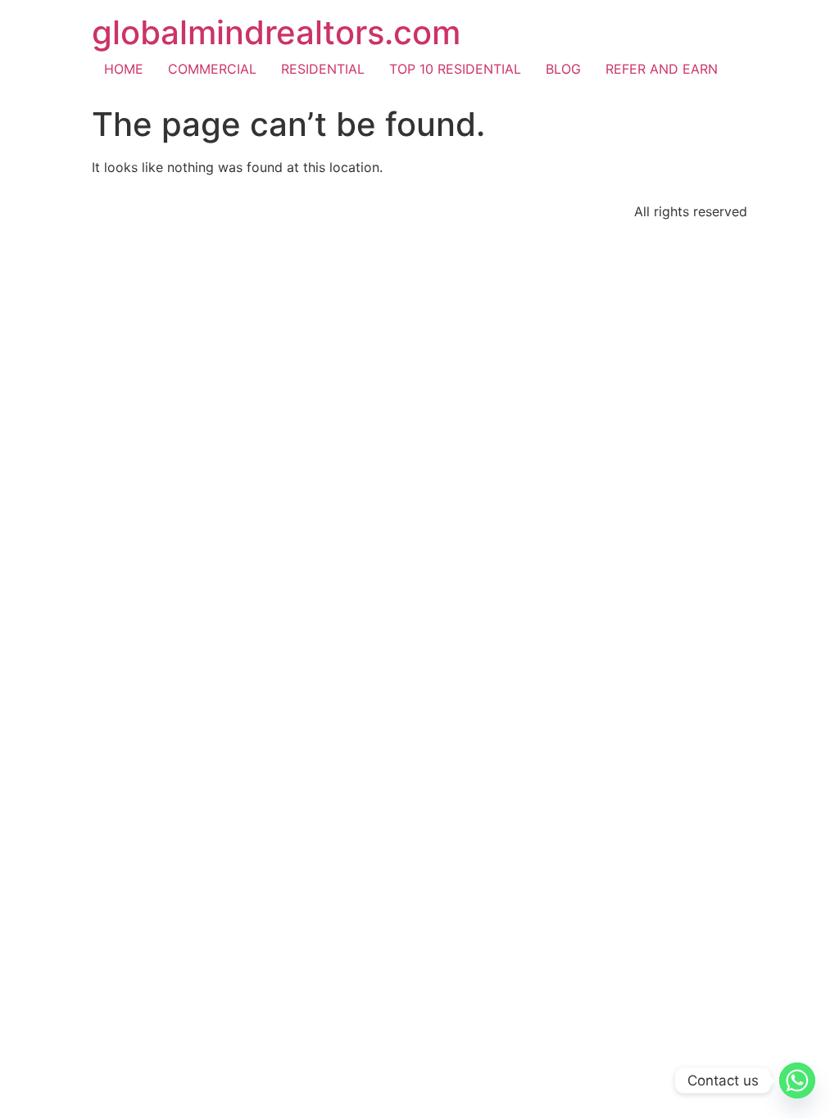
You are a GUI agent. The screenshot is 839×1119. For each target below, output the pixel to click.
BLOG (563, 69)
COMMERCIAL (212, 69)
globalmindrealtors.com (276, 32)
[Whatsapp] (797, 1080)
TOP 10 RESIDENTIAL (455, 69)
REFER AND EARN (661, 69)
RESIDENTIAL (323, 69)
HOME (123, 69)
